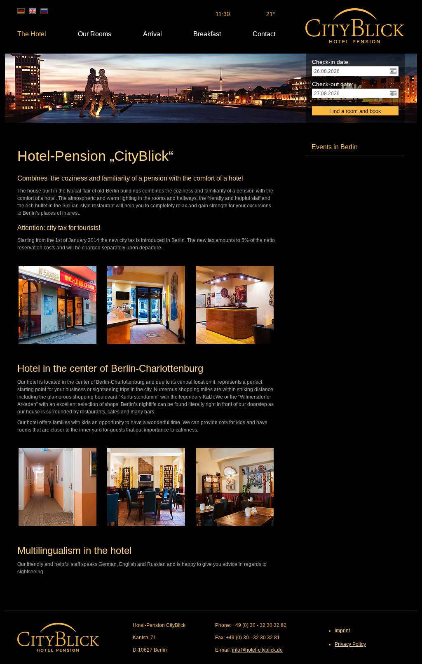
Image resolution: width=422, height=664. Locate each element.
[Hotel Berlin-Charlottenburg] (57, 305)
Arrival (152, 34)
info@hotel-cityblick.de (257, 650)
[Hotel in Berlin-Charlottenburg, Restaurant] (146, 487)
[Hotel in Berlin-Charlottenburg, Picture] (235, 487)
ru (44, 11)
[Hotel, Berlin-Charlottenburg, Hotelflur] (57, 487)
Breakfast (207, 34)
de (21, 11)
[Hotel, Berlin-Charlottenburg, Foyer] (146, 305)
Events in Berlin (335, 146)
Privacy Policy (350, 644)
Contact (264, 34)
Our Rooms (94, 34)
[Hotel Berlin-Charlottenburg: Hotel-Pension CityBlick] (355, 25)
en (32, 11)
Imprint (342, 630)
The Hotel (31, 34)
